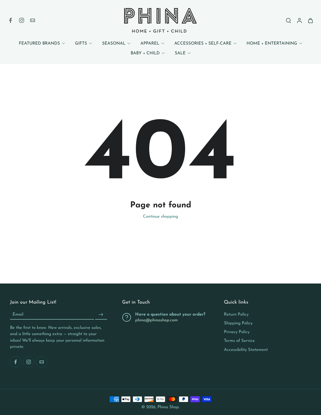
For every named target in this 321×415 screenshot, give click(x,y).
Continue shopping (160, 216)
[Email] (32, 20)
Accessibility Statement (246, 349)
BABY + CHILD (145, 53)
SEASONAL (113, 43)
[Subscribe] (101, 315)
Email (18, 315)
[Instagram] (21, 20)
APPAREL (149, 43)
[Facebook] (10, 20)
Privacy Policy (237, 332)
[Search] (288, 20)
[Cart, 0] (310, 20)
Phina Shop (168, 407)
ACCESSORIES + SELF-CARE (202, 43)
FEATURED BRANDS (39, 43)
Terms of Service (239, 341)
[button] (58, 303)
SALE (180, 53)
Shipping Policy (238, 323)
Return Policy (236, 314)
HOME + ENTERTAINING (272, 43)
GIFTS (81, 43)
